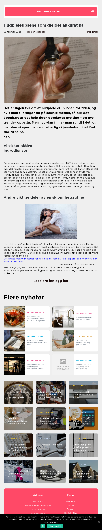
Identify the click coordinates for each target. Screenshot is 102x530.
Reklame (70, 501)
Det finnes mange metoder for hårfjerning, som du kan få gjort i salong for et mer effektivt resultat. (50, 260)
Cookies (70, 509)
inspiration (92, 32)
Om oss (70, 505)
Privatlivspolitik (55, 526)
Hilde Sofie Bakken (35, 32)
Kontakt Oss (70, 513)
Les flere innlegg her (51, 281)
